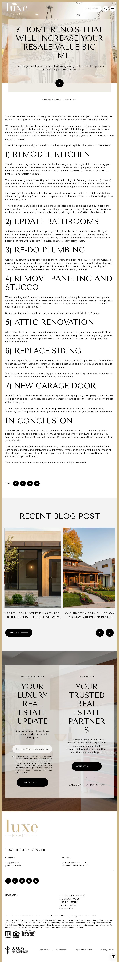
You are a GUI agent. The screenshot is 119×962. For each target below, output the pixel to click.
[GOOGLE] (36, 881)
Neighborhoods (69, 899)
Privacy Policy (21, 772)
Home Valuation (69, 902)
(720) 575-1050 (92, 8)
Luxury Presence (59, 949)
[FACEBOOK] (8, 881)
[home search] (106, 9)
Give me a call (78, 463)
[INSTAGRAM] (15, 881)
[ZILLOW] (29, 881)
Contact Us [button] (66, 908)
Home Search (67, 905)
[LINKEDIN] (22, 881)
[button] (87, 766)
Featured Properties (71, 895)
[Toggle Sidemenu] (113, 9)
